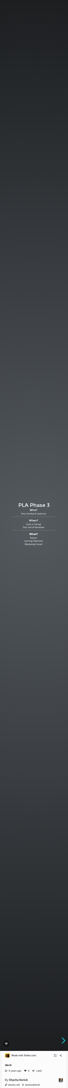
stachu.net (14, 1084)
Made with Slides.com (24, 1055)
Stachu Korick (18, 1080)
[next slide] (63, 1040)
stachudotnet (32, 1084)
